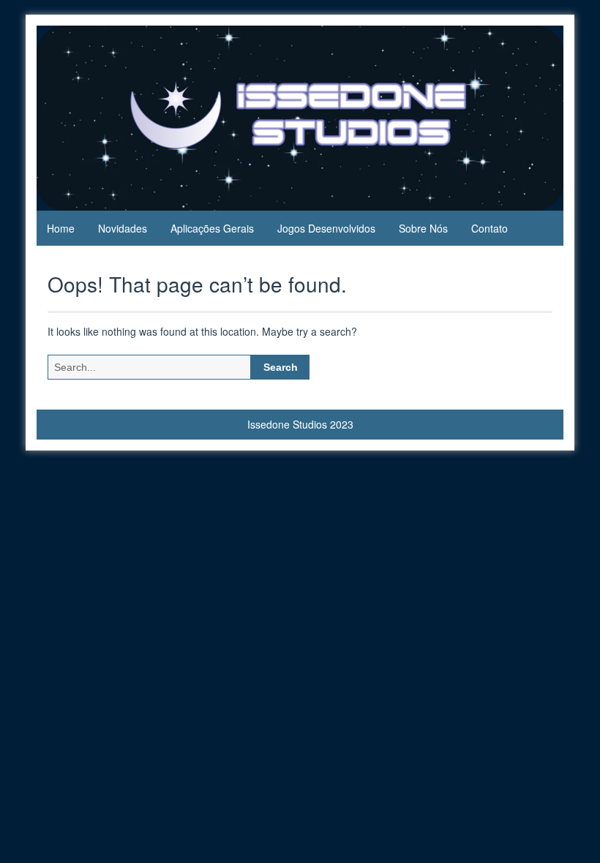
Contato (489, 228)
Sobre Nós (423, 228)
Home (61, 228)
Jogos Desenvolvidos (326, 228)
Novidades (122, 228)
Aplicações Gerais (212, 228)
